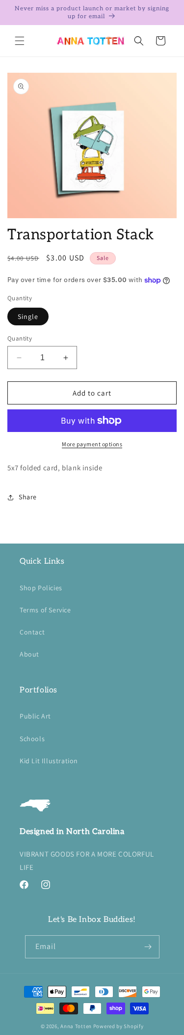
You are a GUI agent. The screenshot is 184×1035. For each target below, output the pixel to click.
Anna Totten (76, 1026)
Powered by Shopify (118, 1026)
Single (28, 316)
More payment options (92, 444)
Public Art (35, 716)
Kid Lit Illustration (49, 760)
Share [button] (28, 496)
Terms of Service (45, 609)
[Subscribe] (148, 946)
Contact (32, 632)
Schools (32, 738)
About (29, 654)
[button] (19, 41)
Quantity (19, 338)
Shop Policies (41, 587)
